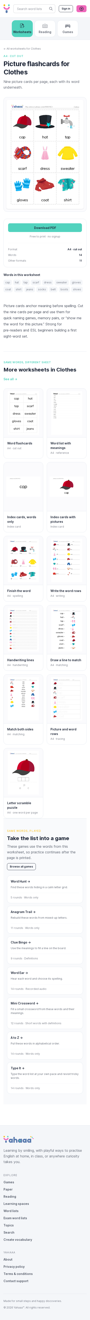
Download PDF (45, 228)
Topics (8, 1225)
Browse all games (21, 866)
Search (8, 1232)
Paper (8, 1189)
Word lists (11, 1211)
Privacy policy (14, 1266)
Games (8, 1182)
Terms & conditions (18, 1274)
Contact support (15, 1281)
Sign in (66, 8)
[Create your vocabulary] (81, 8)
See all (10, 379)
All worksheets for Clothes (22, 48)
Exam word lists (15, 1218)
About (7, 1259)
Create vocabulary (17, 1239)
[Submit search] (51, 8)
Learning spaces (16, 1204)
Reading (9, 1196)
